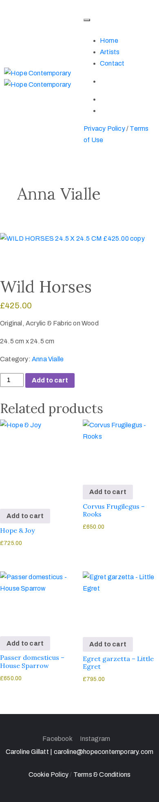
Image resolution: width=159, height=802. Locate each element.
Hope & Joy (17, 530)
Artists (109, 51)
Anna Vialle (48, 359)
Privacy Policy (104, 128)
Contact (112, 63)
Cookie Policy (49, 774)
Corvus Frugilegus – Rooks (114, 510)
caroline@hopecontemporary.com (104, 751)
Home (109, 40)
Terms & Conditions (102, 774)
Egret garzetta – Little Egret (118, 662)
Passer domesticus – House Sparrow (32, 661)
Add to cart (50, 380)
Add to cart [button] (25, 515)
